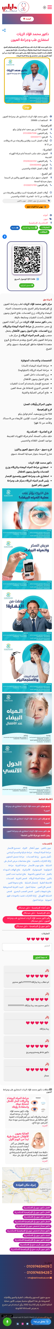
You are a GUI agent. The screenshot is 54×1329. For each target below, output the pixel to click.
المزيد (45, 1126)
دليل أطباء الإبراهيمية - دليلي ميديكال (34, 908)
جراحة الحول (38, 900)
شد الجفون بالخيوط (36, 874)
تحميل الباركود (25, 285)
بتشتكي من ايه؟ (39, 1322)
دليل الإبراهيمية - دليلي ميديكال (36, 913)
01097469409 (38, 1266)
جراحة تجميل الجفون (15, 857)
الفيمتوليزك (37, 870)
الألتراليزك (26, 870)
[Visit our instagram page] (23, 1324)
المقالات (43, 232)
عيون (45, 219)
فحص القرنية (21, 879)
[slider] (37, 939)
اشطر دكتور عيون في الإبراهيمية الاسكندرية (32, 1222)
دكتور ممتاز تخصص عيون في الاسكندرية (33, 1226)
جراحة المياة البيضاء (42, 853)
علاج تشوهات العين (43, 892)
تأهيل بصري (46, 857)
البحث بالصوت (7, 1316)
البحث (28, 19)
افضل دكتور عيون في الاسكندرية (37, 1208)
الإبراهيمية (33, 223)
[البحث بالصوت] (7, 1321)
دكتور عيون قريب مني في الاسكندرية (35, 1245)
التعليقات (45, 227)
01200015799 (30, 185)
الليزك (24, 848)
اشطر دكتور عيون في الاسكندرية (37, 1217)
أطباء (45, 215)
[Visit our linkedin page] (18, 1324)
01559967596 (30, 133)
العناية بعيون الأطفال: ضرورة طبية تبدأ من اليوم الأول (18, 1136)
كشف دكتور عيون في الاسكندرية (37, 1235)
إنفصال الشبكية (31, 883)
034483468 (35, 165)
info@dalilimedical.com (38, 1278)
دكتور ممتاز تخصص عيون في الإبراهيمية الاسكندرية (28, 1231)
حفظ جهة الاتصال (28, 227)
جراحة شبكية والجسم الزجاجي (19, 853)
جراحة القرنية (20, 866)
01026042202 (30, 161)
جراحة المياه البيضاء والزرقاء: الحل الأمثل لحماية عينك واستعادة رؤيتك (18, 1103)
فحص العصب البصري (23, 892)
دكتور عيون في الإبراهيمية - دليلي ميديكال (33, 926)
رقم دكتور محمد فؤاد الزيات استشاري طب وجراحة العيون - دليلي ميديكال (28, 919)
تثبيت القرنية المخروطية (13, 887)
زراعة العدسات (32, 857)
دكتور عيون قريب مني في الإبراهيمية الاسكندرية (30, 1249)
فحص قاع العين (44, 887)
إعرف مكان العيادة (26, 1185)
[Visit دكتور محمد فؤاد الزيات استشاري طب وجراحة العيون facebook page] (4, 237)
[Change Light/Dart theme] (44, 7)
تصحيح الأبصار (13, 848)
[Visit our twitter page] (27, 1324)
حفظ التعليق (40, 957)
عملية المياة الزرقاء (37, 879)
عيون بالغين (46, 848)
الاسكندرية (43, 223)
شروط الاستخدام (44, 1317)
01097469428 (38, 1272)
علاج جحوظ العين (15, 883)
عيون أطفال (34, 848)
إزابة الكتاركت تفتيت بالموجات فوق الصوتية (29, 898)
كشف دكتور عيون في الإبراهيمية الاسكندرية (32, 1240)
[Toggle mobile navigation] (49, 7)
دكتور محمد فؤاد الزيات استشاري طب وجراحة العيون (27, 831)
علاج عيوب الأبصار (36, 866)
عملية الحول (30, 887)
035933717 (36, 137)
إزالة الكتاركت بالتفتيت (41, 861)
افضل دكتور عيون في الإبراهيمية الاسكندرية (32, 1212)
